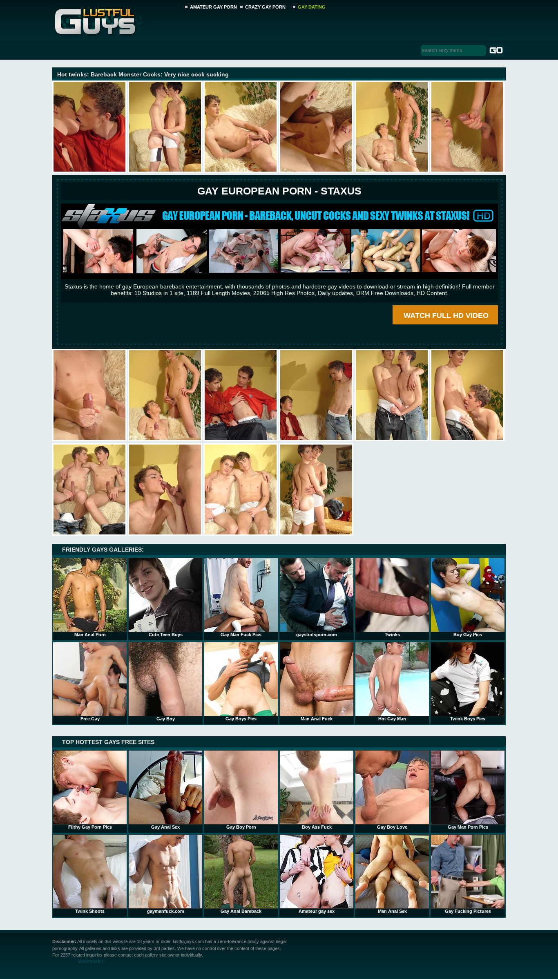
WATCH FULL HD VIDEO (446, 315)
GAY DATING (312, 6)
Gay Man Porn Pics (468, 827)
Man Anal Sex (392, 911)
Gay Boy (165, 718)
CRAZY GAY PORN (265, 6)
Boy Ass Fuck (317, 827)
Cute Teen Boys (166, 634)
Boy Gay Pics (467, 634)
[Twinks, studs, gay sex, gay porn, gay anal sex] (116, 19)
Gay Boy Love (392, 827)
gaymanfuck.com (165, 911)
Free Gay (90, 718)
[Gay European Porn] (279, 277)
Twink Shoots (90, 911)
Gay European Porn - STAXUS (279, 191)
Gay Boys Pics (241, 718)
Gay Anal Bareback (241, 911)
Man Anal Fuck (317, 718)
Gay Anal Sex (165, 827)
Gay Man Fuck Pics (241, 634)
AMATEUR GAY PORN (213, 6)
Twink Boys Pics (467, 718)
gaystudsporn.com (316, 634)
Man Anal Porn (90, 634)
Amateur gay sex (317, 911)
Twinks (392, 634)
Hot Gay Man (392, 718)
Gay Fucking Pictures (468, 911)
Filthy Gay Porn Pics (90, 827)
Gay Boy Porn (241, 827)
